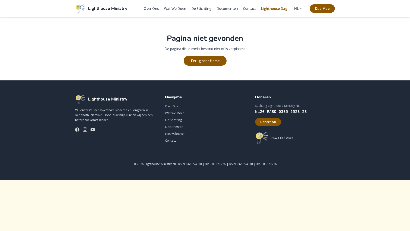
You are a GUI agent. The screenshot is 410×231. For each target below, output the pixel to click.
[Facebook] (77, 129)
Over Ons (151, 8)
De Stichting (201, 8)
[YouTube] (93, 129)
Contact (249, 8)
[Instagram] (85, 129)
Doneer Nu (268, 122)
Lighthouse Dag (274, 8)
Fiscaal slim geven (282, 137)
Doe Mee (322, 8)
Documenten (227, 8)
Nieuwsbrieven (175, 134)
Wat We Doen (175, 8)
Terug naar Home (205, 60)
